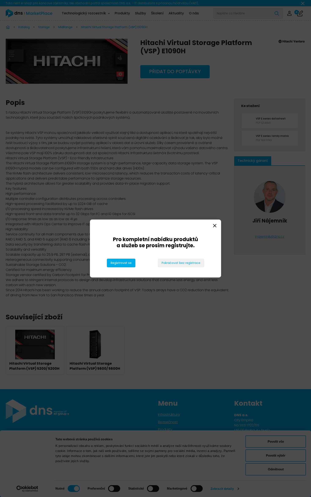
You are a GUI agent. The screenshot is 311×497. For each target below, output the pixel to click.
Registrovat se (121, 263)
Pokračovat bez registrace (181, 263)
